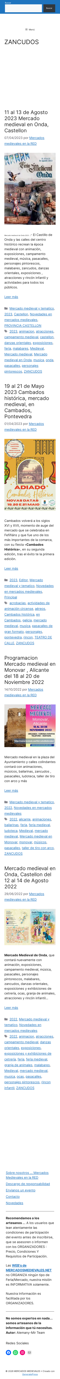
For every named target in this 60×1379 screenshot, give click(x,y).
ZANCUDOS (33, 371)
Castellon (21, 314)
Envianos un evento (20, 1190)
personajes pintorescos (22, 1082)
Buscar (8, 3)
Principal (10, 597)
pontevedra (13, 637)
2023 (8, 314)
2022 (8, 808)
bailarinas (11, 825)
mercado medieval (33, 1071)
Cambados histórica (19, 614)
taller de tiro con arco (38, 848)
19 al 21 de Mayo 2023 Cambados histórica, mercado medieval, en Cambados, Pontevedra (26, 401)
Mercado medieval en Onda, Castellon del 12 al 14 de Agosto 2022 (29, 877)
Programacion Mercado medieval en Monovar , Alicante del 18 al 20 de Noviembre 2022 (29, 670)
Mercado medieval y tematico (31, 308)
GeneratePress (30, 1374)
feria (7, 348)
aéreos (40, 608)
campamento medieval (21, 337)
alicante (25, 819)
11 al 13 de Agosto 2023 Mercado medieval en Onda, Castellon (26, 121)
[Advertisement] (30, 78)
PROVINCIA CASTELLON (22, 325)
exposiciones (43, 343)
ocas (20, 1076)
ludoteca (10, 831)
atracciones (44, 331)
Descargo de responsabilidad (28, 1184)
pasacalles (12, 365)
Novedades (14, 1203)
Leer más (11, 297)
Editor (23, 580)
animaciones (41, 819)
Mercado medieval (18, 354)
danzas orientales (17, 343)
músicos (40, 842)
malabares (20, 348)
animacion (26, 331)
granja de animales (18, 1065)
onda (49, 360)
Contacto (13, 1196)
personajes (33, 631)
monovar (25, 842)
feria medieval (39, 825)
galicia (27, 620)
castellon (47, 337)
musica (38, 360)
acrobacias (17, 603)
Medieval (37, 348)
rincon (28, 637)
